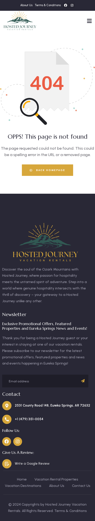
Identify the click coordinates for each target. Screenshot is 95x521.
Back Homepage (50, 170)
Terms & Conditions (70, 511)
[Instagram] (72, 5)
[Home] (19, 21)
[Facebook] (65, 5)
